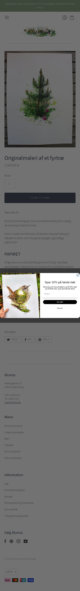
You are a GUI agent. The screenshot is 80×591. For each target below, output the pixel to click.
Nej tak (60, 308)
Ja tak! (60, 302)
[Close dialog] (77, 275)
